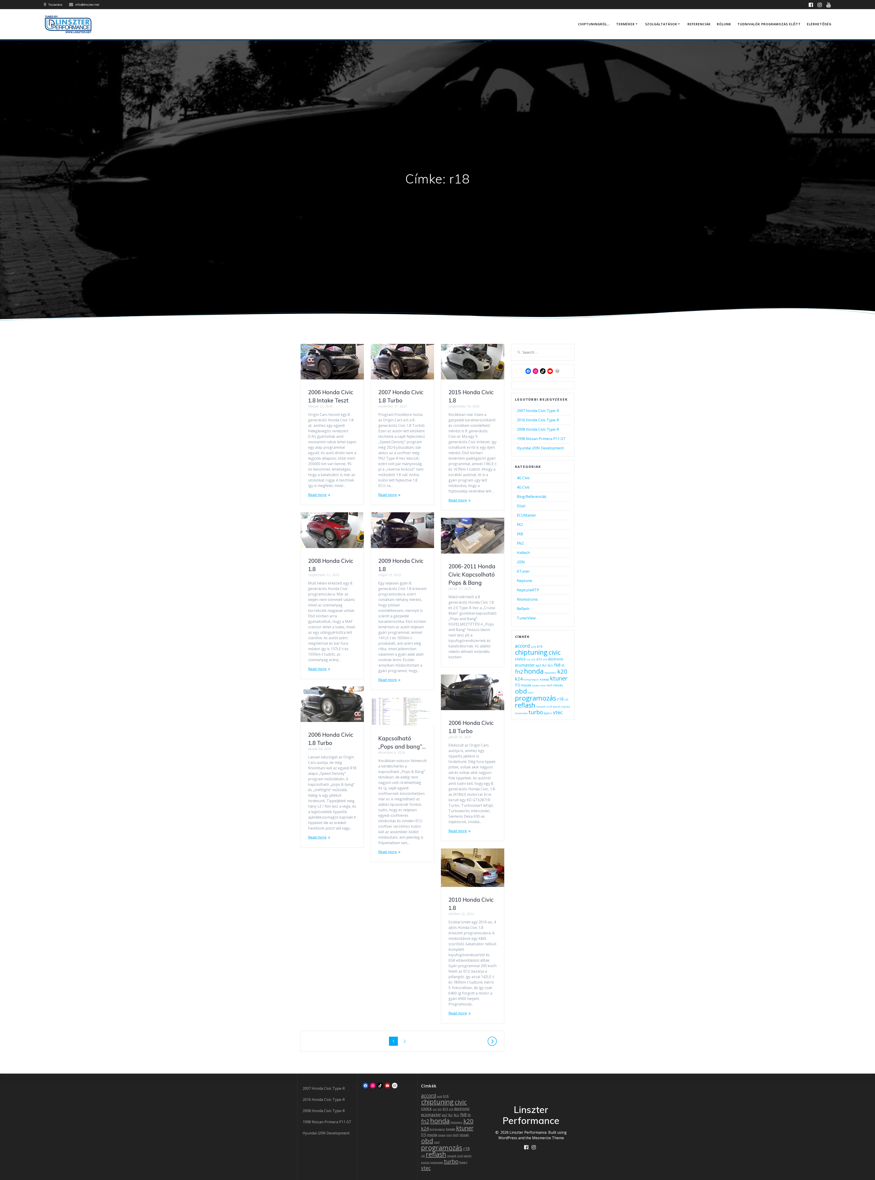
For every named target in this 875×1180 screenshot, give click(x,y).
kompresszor (531, 679)
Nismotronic (527, 599)
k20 (562, 671)
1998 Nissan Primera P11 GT (541, 438)
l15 (517, 685)
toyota (565, 706)
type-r (548, 713)
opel (530, 692)
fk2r (550, 665)
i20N (521, 561)
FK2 (520, 524)
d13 (539, 659)
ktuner (558, 678)
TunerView (526, 618)
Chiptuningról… (594, 24)
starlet (557, 706)
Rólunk (724, 24)
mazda (526, 685)
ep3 (538, 665)
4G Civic (523, 477)
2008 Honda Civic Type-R (538, 429)
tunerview (521, 713)
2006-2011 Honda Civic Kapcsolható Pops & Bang (471, 574)
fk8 (557, 665)
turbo (535, 712)
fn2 (519, 671)
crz (533, 659)
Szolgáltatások (661, 24)
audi (533, 646)
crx (528, 659)
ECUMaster (526, 515)
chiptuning (531, 652)
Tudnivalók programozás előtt (769, 24)
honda (534, 671)
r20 (566, 699)
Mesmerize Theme (548, 1137)
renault (540, 706)
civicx (520, 659)
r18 (560, 699)
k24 (518, 679)
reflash (525, 705)
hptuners (550, 672)
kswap (544, 679)
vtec (558, 712)
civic (554, 652)
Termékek (625, 24)
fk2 (544, 665)
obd (521, 691)
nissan (558, 685)
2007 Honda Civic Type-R (538, 410)
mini (543, 685)
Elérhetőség (819, 24)
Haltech (523, 552)
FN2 (520, 543)
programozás (535, 698)
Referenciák (699, 24)
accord (522, 645)
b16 (540, 646)
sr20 (549, 706)
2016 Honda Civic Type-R (538, 420)
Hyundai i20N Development (540, 448)
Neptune (524, 580)
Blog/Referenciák (531, 496)
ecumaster (525, 665)
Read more (317, 494)
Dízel (521, 505)
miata (535, 685)
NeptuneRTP (528, 590)
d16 (545, 659)
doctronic (556, 659)
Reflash (523, 608)
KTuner (523, 571)
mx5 (550, 685)
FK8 (520, 533)
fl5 (563, 665)
